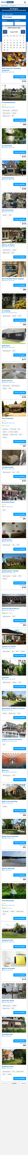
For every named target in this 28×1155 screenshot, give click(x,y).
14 (20, 42)
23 (4, 47)
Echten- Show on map (8, 506)
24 (7, 47)
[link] (7, 2)
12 (14, 42)
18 (11, 45)
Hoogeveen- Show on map (9, 422)
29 (23, 47)
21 (20, 45)
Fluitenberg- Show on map (8, 107)
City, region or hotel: (7, 14)
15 (23, 42)
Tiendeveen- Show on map (9, 905)
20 (17, 45)
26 (14, 47)
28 (20, 47)
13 (17, 42)
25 (11, 47)
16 (4, 45)
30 (4, 50)
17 (7, 45)
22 (23, 45)
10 (7, 42)
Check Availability (19, 76)
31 (7, 50)
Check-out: (17, 20)
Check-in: (4, 20)
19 (14, 45)
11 (11, 42)
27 (17, 47)
